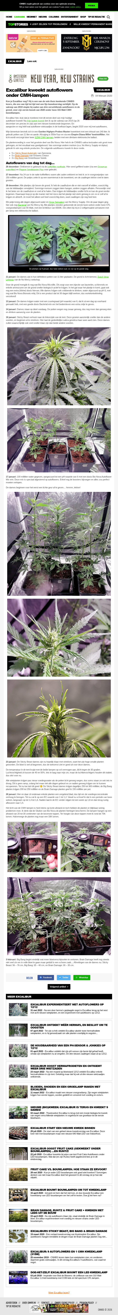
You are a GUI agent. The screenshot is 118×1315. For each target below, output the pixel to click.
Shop (83, 16)
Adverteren (11, 1302)
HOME (9, 16)
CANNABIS (19, 16)
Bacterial (22, 205)
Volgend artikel (58, 986)
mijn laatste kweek (35, 121)
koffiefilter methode (56, 166)
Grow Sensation (56, 202)
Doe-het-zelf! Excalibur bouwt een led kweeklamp (70, 61)
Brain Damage (22, 155)
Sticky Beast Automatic (26, 153)
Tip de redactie (13, 1306)
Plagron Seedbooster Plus (31, 169)
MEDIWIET (32, 16)
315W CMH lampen (44, 137)
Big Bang (19, 158)
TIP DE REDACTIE (96, 16)
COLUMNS (54, 16)
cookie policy (75, 7)
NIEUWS (43, 16)
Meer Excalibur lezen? (59, 1292)
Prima (91, 5)
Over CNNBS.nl (29, 1302)
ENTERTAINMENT (69, 16)
